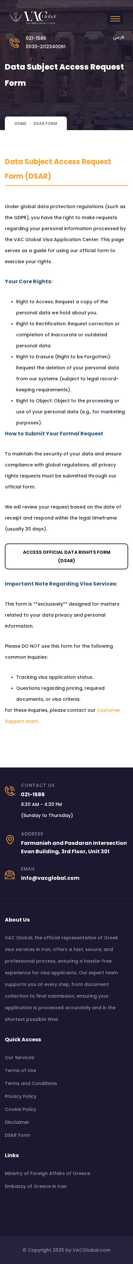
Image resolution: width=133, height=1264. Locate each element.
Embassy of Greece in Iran (36, 1186)
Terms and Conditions (31, 1083)
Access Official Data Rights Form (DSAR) (66, 556)
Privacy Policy (20, 1096)
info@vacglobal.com (50, 878)
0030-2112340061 (46, 46)
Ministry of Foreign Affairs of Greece (47, 1173)
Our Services (19, 1057)
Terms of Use (20, 1070)
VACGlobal (86, 1250)
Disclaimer (17, 1122)
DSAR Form (17, 1135)
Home (20, 123)
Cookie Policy (20, 1109)
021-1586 (36, 38)
